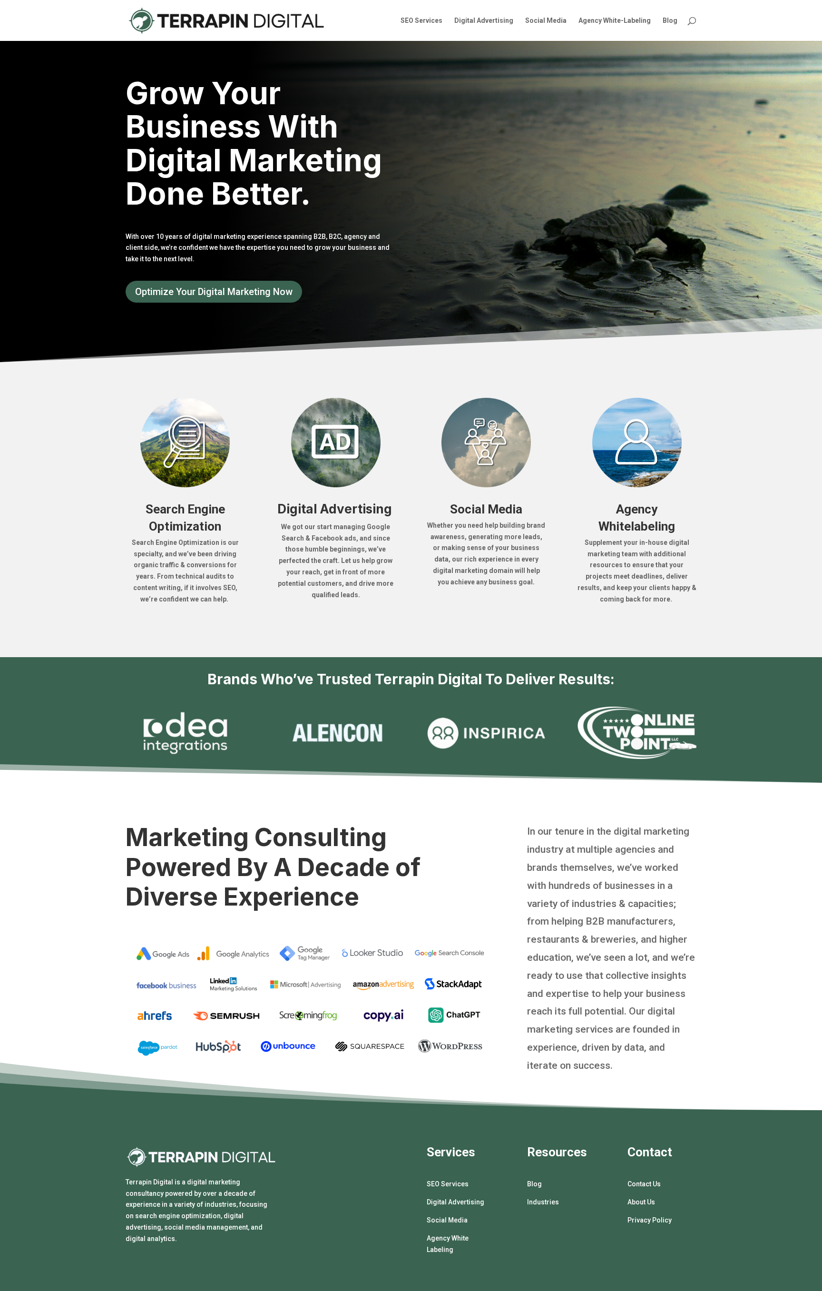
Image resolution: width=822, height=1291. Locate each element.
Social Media (546, 20)
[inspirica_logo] (486, 756)
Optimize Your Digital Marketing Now (214, 291)
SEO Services (421, 20)
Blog (670, 20)
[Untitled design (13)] (637, 756)
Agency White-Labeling (614, 20)
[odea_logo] (185, 756)
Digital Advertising (483, 20)
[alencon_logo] (336, 756)
